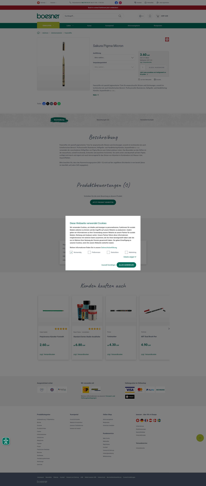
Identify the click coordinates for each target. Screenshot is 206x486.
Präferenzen (96, 252)
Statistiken (115, 252)
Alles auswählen (126, 265)
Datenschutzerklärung (109, 247)
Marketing (132, 252)
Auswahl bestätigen (108, 265)
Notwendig (77, 252)
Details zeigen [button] (129, 257)
